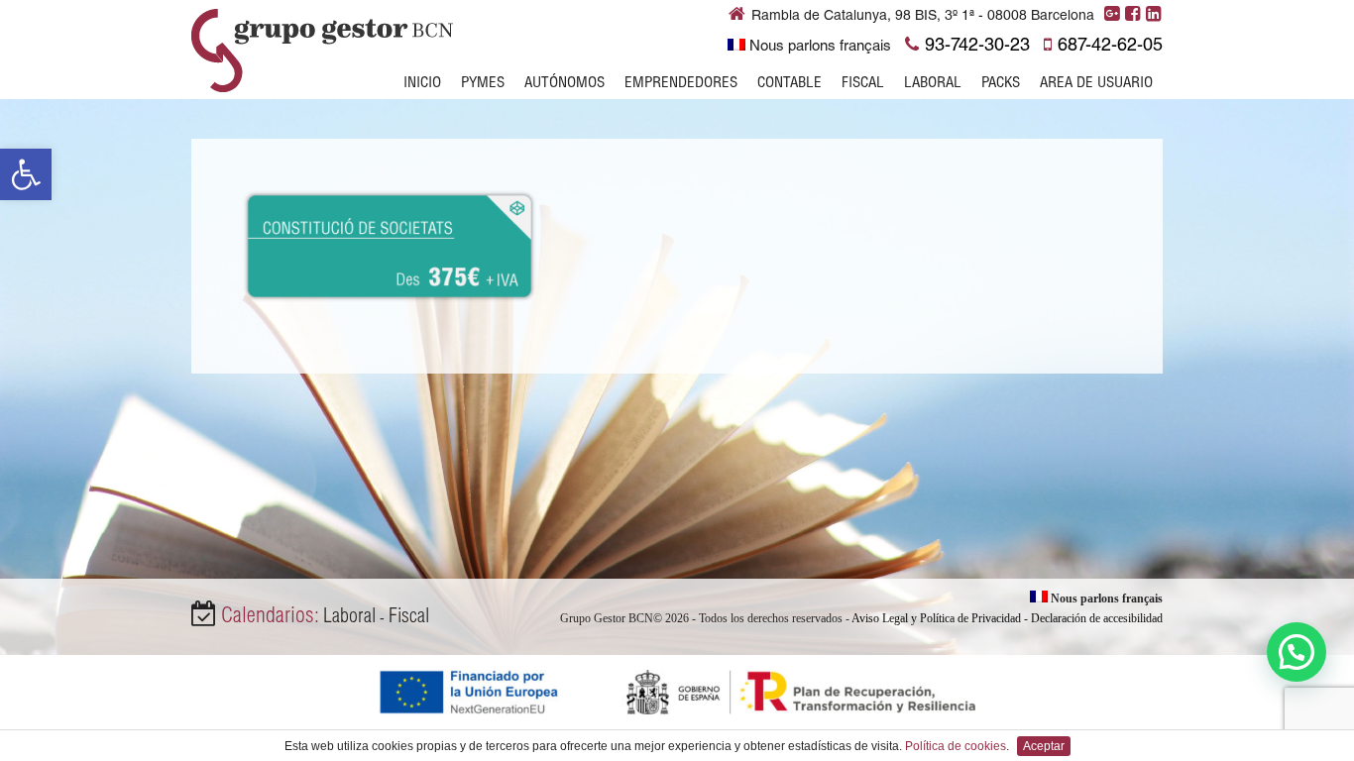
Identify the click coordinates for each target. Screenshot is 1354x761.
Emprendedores (680, 83)
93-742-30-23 (977, 46)
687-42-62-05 (1110, 46)
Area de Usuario (1096, 83)
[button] (26, 174)
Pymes (483, 83)
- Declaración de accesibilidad (1093, 618)
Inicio (422, 83)
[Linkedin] (1154, 15)
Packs (1000, 83)
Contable (789, 83)
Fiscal (863, 83)
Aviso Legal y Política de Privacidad (936, 618)
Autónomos (564, 83)
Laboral (932, 83)
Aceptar (1044, 746)
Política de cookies (955, 746)
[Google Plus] (1112, 15)
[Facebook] (1133, 15)
